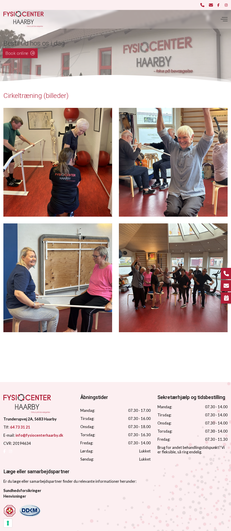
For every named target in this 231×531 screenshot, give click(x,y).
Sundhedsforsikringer (22, 490)
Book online (16, 53)
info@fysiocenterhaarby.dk (39, 435)
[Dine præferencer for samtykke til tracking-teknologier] (8, 523)
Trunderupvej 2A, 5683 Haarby (30, 419)
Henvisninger (14, 496)
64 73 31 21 (20, 427)
